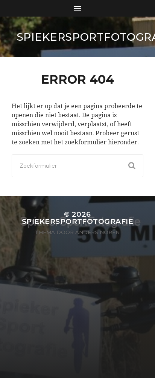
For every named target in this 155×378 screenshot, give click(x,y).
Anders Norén (97, 232)
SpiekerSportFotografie (77, 221)
